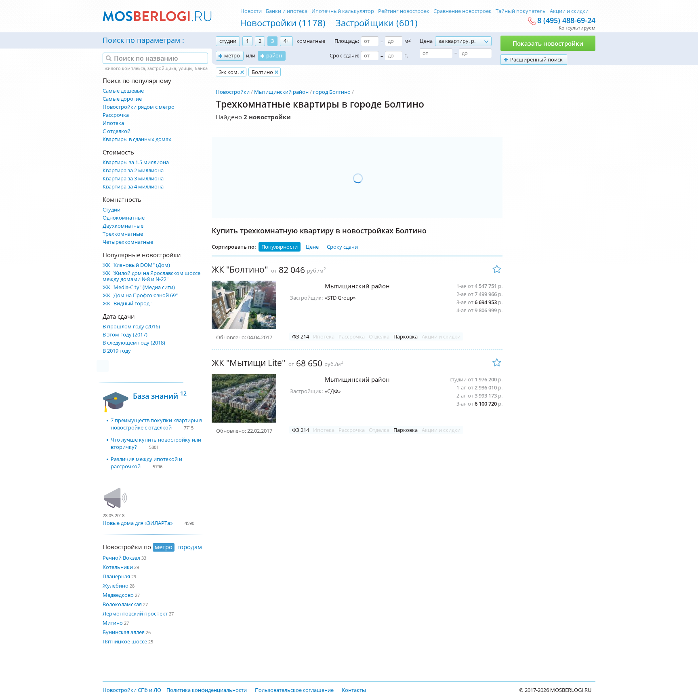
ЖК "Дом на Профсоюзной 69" (140, 295)
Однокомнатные (124, 218)
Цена (426, 40)
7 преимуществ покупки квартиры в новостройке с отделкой (156, 424)
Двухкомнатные (123, 226)
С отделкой (116, 131)
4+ (286, 40)
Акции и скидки (569, 11)
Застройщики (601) (377, 23)
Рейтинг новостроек (403, 11)
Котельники (118, 567)
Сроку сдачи (342, 246)
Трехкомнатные (123, 234)
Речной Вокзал (121, 557)
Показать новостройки (548, 43)
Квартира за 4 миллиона (133, 187)
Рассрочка (116, 115)
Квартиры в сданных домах (137, 139)
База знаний (160, 395)
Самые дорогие (122, 99)
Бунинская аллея (124, 632)
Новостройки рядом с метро (138, 107)
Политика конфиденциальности (206, 690)
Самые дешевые (123, 91)
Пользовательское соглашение (294, 690)
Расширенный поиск (536, 59)
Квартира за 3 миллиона (133, 179)
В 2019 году (117, 351)
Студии (111, 210)
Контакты (354, 690)
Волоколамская (122, 604)
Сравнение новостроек (462, 11)
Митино (113, 623)
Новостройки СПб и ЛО (132, 690)
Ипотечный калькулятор (342, 11)
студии (227, 40)
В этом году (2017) (125, 335)
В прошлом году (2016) (131, 327)
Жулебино (115, 585)
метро (232, 55)
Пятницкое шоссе (125, 641)
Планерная (116, 576)
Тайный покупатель (521, 11)
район (274, 55)
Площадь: (346, 40)
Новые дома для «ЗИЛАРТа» (137, 523)
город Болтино (332, 91)
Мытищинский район (281, 91)
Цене (312, 246)
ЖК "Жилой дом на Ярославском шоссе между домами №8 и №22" (151, 276)
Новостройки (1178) (283, 23)
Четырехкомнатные (128, 242)
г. (406, 55)
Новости (251, 11)
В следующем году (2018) (134, 343)
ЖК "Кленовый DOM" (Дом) (136, 265)
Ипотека (113, 123)
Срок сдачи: (344, 55)
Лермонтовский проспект (135, 613)
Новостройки (233, 91)
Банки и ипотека (286, 11)
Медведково (118, 595)
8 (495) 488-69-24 (566, 20)
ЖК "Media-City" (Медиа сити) (139, 287)
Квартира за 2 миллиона (133, 170)
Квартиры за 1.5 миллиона (136, 162)
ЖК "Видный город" (127, 303)
